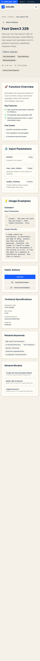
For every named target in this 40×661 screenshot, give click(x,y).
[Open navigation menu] (36, 7)
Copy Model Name (22, 282)
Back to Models (12, 22)
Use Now (20, 277)
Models (11, 17)
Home (4, 17)
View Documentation (22, 288)
